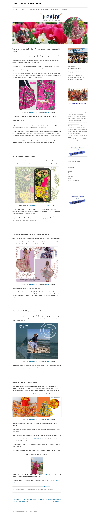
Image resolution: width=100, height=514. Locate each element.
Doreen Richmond (36, 489)
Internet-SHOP (46, 112)
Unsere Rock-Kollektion (73, 180)
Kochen (69, 172)
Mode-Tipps (70, 176)
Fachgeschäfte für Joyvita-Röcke (39, 9)
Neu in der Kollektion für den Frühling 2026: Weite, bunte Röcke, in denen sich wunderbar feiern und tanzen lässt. (78, 131)
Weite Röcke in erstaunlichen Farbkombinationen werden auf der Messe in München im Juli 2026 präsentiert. (77, 118)
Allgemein (45, 489)
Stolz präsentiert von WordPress (30, 511)
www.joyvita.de (46, 486)
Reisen (69, 178)
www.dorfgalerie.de (72, 66)
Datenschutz (54, 9)
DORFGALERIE (32, 112)
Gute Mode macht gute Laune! (26, 4)
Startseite (15, 9)
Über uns (24, 9)
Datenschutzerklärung (17, 511)
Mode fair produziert (72, 174)
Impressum (65, 9)
